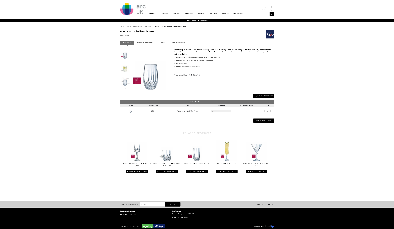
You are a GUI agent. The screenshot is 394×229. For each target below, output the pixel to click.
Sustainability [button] (238, 14)
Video (163, 43)
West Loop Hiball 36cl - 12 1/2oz (197, 163)
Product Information (146, 43)
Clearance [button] (164, 14)
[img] (265, 204)
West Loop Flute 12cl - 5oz (226, 163)
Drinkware (148, 26)
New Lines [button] (176, 14)
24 (246, 111)
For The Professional (134, 26)
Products (152, 14)
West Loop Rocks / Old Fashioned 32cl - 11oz (167, 165)
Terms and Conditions (128, 214)
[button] (272, 14)
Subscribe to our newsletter (129, 204)
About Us (225, 14)
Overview (127, 43)
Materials (201, 14)
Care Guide (213, 14)
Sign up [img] (173, 204)
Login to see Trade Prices (264, 96)
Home (122, 26)
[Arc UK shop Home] (133, 15)
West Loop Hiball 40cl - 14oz (187, 111)
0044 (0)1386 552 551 (180, 218)
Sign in (272, 10)
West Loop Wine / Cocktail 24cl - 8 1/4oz (137, 165)
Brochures (189, 14)
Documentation (178, 43)
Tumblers (158, 26)
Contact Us (265, 10)
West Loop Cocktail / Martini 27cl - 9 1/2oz (256, 165)
